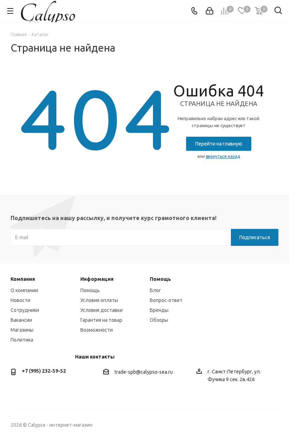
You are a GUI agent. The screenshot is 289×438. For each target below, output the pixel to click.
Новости (20, 300)
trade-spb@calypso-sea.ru (144, 372)
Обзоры (159, 320)
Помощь (90, 290)
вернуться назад (223, 156)
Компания (23, 279)
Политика (22, 340)
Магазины (22, 330)
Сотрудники (25, 310)
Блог (155, 290)
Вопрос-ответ (166, 300)
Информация (96, 279)
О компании (24, 290)
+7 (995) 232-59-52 (44, 371)
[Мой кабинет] (209, 11)
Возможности (96, 330)
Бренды (159, 310)
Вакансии (21, 320)
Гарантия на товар (101, 320)
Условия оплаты (99, 300)
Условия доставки (101, 310)
